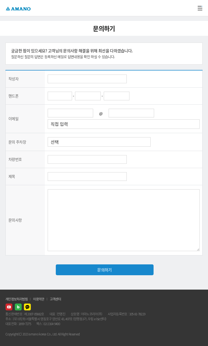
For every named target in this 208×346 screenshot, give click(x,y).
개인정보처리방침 (16, 299)
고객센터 (55, 299)
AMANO (18, 8)
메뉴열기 (200, 8)
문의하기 (104, 270)
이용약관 (38, 299)
